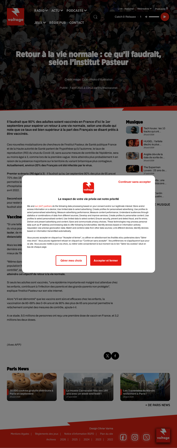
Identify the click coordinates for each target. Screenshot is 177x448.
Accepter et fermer (106, 260)
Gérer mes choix (71, 260)
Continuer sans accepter (134, 182)
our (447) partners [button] (43, 205)
